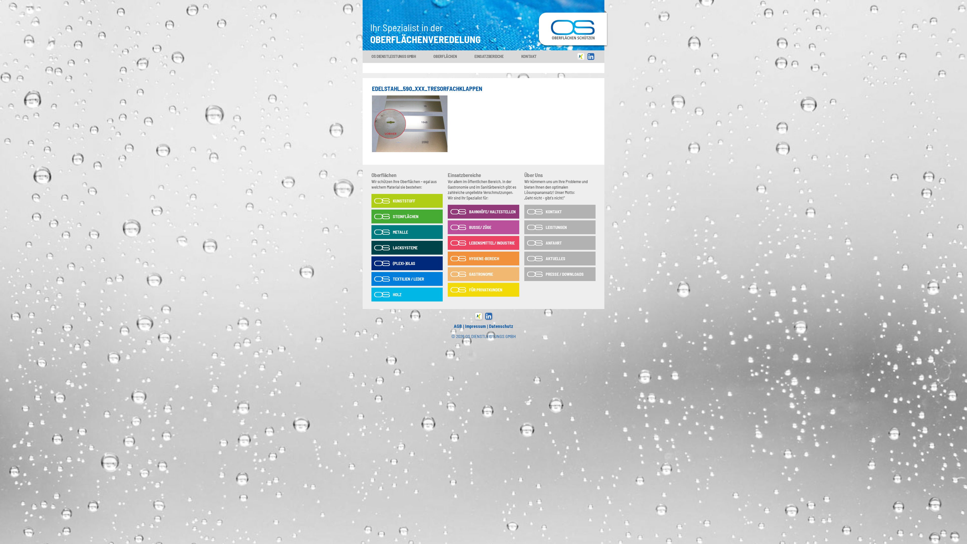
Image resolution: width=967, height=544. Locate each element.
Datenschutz (501, 326)
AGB (458, 326)
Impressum (475, 326)
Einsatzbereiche (488, 56)
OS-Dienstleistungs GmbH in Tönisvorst (573, 29)
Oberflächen (445, 56)
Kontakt (529, 56)
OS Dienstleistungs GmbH (393, 56)
